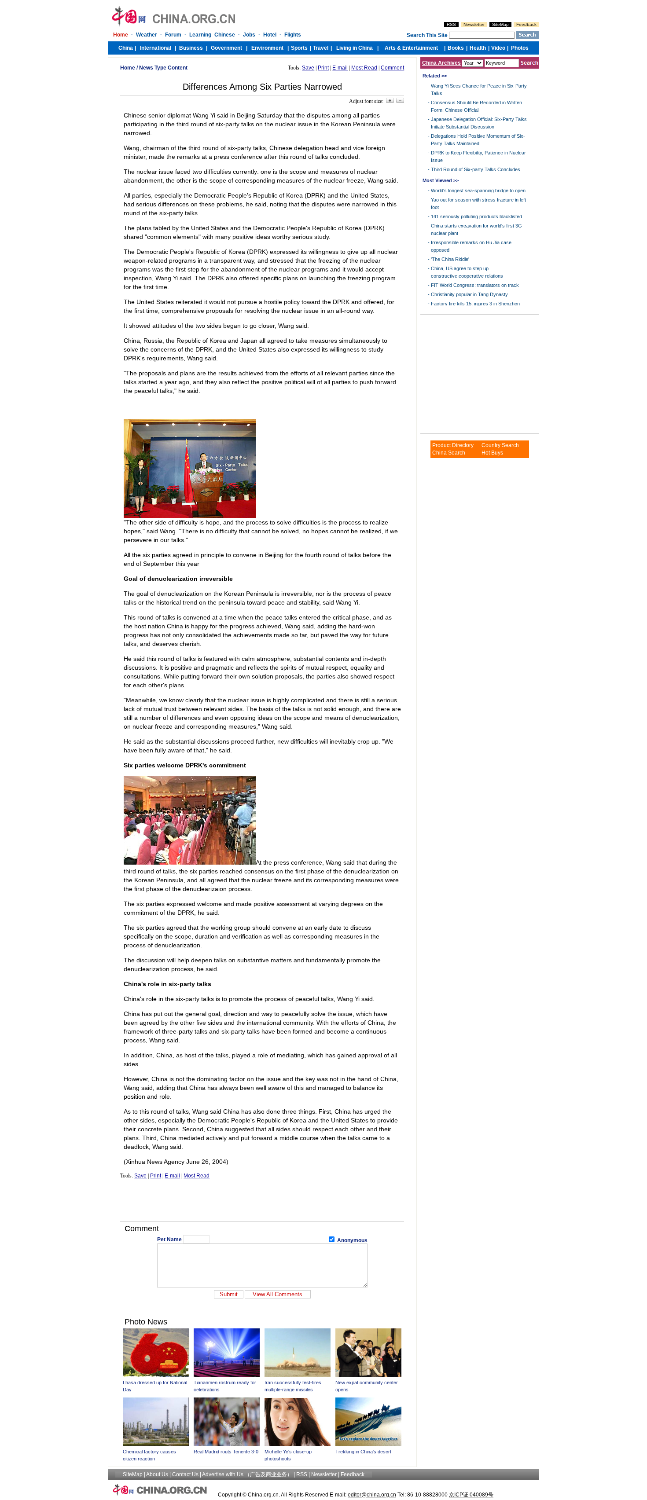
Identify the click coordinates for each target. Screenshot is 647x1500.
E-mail (340, 68)
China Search (448, 453)
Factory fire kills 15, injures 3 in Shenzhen (475, 303)
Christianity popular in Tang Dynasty (469, 294)
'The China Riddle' (450, 259)
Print (323, 68)
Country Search (500, 445)
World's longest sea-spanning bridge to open (478, 190)
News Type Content (163, 68)
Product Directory (453, 445)
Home (127, 68)
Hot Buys (492, 453)
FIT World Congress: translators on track (475, 285)
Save (308, 68)
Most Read (364, 68)
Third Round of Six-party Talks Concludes (475, 169)
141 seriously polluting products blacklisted (476, 216)
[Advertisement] (262, 1204)
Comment (392, 68)
